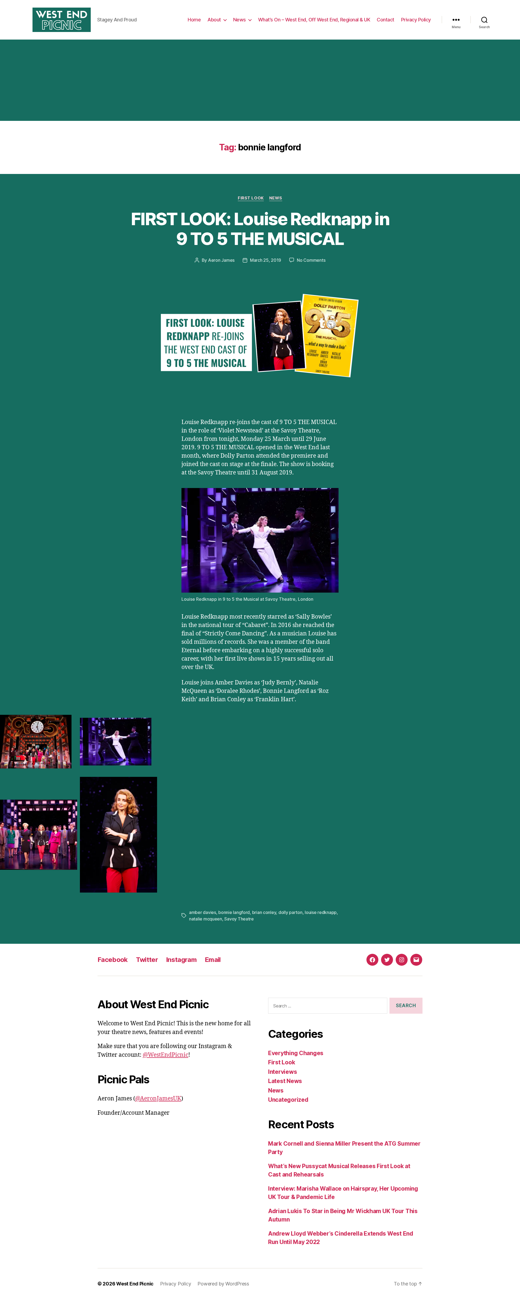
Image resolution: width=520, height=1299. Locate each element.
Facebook (113, 960)
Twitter (147, 960)
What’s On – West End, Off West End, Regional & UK (314, 19)
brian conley (264, 912)
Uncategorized (288, 1099)
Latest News (285, 1081)
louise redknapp (321, 912)
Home (194, 19)
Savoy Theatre (239, 919)
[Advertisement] (260, 80)
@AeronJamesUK (158, 1098)
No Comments (311, 260)
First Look (251, 198)
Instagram (181, 960)
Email (213, 960)
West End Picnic (135, 1284)
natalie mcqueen (205, 919)
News (239, 19)
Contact (385, 19)
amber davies (202, 912)
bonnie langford (234, 912)
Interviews (282, 1071)
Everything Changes (295, 1053)
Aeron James (221, 260)
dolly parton (290, 912)
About (214, 19)
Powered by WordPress (223, 1284)
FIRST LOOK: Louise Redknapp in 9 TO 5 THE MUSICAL (260, 228)
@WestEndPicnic (165, 1055)
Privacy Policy (416, 19)
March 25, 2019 (265, 260)
